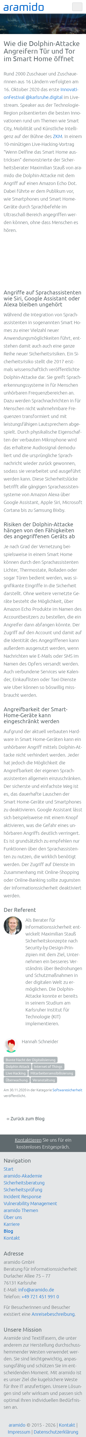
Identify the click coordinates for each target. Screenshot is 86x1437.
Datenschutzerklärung (56, 1431)
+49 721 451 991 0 (40, 1296)
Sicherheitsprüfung (23, 1189)
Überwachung (17, 1080)
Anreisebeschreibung (53, 1314)
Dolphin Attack (17, 1066)
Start (9, 1169)
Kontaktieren (28, 1140)
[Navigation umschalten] (77, 7)
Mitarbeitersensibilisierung (52, 1073)
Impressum (19, 1431)
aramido (17, 1425)
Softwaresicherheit (67, 1089)
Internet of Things (48, 1066)
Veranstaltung (44, 1080)
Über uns (13, 1217)
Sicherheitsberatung (24, 1182)
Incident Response (22, 1196)
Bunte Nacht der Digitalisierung (30, 1059)
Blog (8, 1231)
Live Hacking (16, 1073)
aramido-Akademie (23, 1175)
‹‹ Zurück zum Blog (26, 1118)
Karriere (12, 1224)
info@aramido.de (36, 1289)
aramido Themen (21, 1210)
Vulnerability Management (30, 1203)
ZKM (57, 136)
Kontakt (12, 1238)
